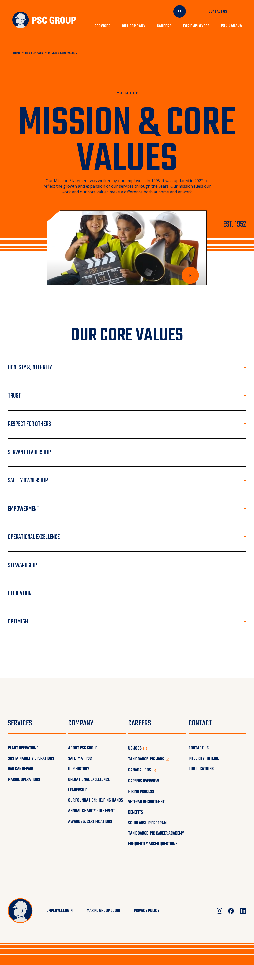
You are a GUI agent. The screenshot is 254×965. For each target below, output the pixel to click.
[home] (44, 20)
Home (17, 53)
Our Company (34, 53)
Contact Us (218, 11)
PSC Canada (231, 26)
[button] (104, 26)
